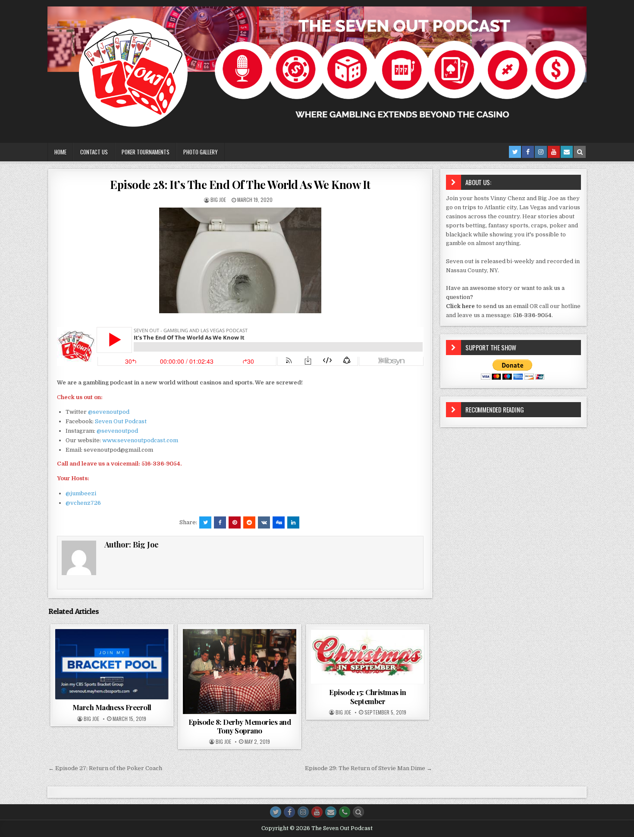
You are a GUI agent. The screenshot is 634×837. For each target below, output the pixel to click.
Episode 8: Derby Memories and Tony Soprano (239, 726)
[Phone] (344, 812)
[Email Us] (567, 152)
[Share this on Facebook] (220, 522)
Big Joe (218, 199)
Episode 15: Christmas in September (367, 696)
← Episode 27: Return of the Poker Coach (105, 768)
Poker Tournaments (145, 152)
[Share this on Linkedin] (293, 522)
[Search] (580, 152)
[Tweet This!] (205, 522)
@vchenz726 (83, 503)
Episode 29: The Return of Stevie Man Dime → (368, 768)
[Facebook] (528, 152)
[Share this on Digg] (279, 522)
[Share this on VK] (264, 522)
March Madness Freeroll (111, 707)
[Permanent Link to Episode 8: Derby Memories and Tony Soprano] (239, 671)
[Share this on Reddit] (249, 522)
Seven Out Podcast (121, 421)
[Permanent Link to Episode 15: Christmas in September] (367, 657)
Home (60, 152)
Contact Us (94, 152)
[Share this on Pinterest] (235, 522)
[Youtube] (554, 152)
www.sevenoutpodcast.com (140, 440)
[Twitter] (515, 152)
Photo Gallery (200, 152)
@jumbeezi (81, 493)
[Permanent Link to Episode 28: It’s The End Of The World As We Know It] (240, 261)
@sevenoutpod (108, 412)
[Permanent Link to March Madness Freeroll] (112, 664)
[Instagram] (541, 152)
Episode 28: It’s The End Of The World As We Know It (240, 184)
